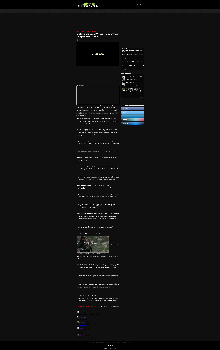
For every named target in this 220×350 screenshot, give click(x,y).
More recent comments (126, 99)
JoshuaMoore (83, 39)
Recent (126, 73)
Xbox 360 (90, 31)
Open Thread (95, 342)
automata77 (128, 76)
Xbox (102, 11)
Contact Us (113, 342)
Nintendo (90, 11)
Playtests (126, 11)
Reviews (115, 11)
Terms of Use (120, 342)
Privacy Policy (127, 342)
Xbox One (94, 31)
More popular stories (126, 69)
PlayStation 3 (79, 31)
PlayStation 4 (85, 31)
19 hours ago (128, 86)
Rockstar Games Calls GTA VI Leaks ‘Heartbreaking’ (133, 65)
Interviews (120, 11)
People (123, 73)
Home (79, 11)
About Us (108, 342)
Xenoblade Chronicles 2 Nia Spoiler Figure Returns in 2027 (131, 79)
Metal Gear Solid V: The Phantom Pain (113, 306)
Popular (129, 73)
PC (106, 11)
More (130, 11)
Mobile (109, 11)
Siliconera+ (84, 11)
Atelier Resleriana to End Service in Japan (131, 58)
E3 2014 (104, 306)
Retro (127, 82)
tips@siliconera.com (112, 348)
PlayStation (96, 11)
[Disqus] (97, 325)
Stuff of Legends (129, 88)
